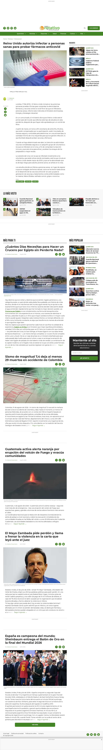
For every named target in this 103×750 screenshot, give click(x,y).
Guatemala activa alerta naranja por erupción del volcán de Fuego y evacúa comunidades (34, 452)
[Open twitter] (8, 28)
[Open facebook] (4, 28)
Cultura (72, 33)
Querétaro (20, 33)
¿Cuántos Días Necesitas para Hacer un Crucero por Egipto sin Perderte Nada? (34, 248)
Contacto (41, 733)
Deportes (44, 33)
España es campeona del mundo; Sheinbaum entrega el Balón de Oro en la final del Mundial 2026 (34, 639)
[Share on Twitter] (5, 112)
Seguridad (89, 299)
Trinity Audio (18, 91)
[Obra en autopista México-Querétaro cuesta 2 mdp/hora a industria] (43, 202)
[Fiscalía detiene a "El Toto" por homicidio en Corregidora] (76, 202)
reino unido (20, 181)
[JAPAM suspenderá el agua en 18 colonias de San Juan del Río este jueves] (10, 212)
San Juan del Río (91, 257)
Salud (54, 33)
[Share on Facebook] (5, 108)
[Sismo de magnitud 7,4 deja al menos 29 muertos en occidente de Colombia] (35, 385)
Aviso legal (6, 733)
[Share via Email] (5, 115)
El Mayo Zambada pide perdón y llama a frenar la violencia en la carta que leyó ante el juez (34, 536)
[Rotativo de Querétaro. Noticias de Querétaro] (50, 28)
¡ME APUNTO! (84, 358)
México (88, 58)
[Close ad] (101, 739)
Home (5, 39)
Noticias (32, 33)
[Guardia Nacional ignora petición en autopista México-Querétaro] (10, 202)
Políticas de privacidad (17, 733)
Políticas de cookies (30, 733)
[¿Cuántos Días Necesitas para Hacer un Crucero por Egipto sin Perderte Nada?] (35, 275)
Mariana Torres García (12, 254)
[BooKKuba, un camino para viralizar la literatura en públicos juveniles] (76, 271)
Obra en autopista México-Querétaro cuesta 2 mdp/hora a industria (60, 202)
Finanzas (63, 33)
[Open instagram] (11, 28)
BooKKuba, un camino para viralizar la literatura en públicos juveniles (93, 274)
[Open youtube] (15, 28)
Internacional (17, 39)
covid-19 (35, 181)
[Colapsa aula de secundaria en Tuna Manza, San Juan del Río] (76, 281)
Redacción (11, 98)
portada (28, 181)
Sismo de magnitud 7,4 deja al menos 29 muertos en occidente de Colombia (34, 358)
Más (81, 33)
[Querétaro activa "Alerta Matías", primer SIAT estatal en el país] (76, 292)
